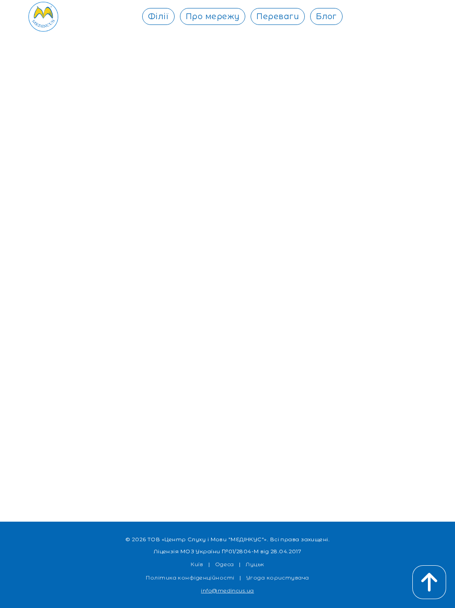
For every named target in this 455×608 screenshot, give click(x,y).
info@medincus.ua (227, 590)
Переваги (277, 16)
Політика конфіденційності (190, 577)
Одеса (224, 564)
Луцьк (255, 564)
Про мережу (213, 16)
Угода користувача (277, 577)
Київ (197, 564)
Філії (158, 16)
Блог (326, 16)
